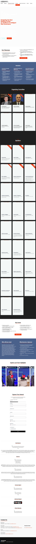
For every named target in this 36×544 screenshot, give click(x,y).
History (28, 3)
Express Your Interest (22, 3)
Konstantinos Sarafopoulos (6, 290)
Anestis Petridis (16, 214)
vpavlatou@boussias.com (13, 530)
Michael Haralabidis (16, 106)
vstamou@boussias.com (13, 523)
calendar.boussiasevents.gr (28, 527)
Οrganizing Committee (11, 3)
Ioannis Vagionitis (4, 309)
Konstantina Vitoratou (17, 309)
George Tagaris (27, 125)
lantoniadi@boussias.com (16, 526)
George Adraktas (27, 106)
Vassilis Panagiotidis (4, 125)
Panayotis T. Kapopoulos (17, 195)
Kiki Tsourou (27, 290)
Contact (31, 3)
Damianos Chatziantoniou (17, 176)
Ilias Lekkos (27, 195)
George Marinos (16, 252)
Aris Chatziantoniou (28, 214)
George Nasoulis (4, 106)
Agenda (2, 3)
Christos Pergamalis (16, 125)
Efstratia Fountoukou (17, 233)
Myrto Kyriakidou (4, 271)
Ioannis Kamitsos (28, 252)
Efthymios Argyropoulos (17, 271)
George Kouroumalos (5, 252)
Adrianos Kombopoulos (28, 233)
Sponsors (16, 3)
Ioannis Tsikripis (16, 157)
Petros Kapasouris (28, 157)
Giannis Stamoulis (16, 290)
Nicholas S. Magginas (5, 214)
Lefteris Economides (5, 233)
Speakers (5, 3)
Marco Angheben (4, 176)
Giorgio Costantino (28, 271)
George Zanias (4, 157)
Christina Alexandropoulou (29, 176)
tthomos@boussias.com (19, 527)
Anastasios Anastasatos (5, 195)
